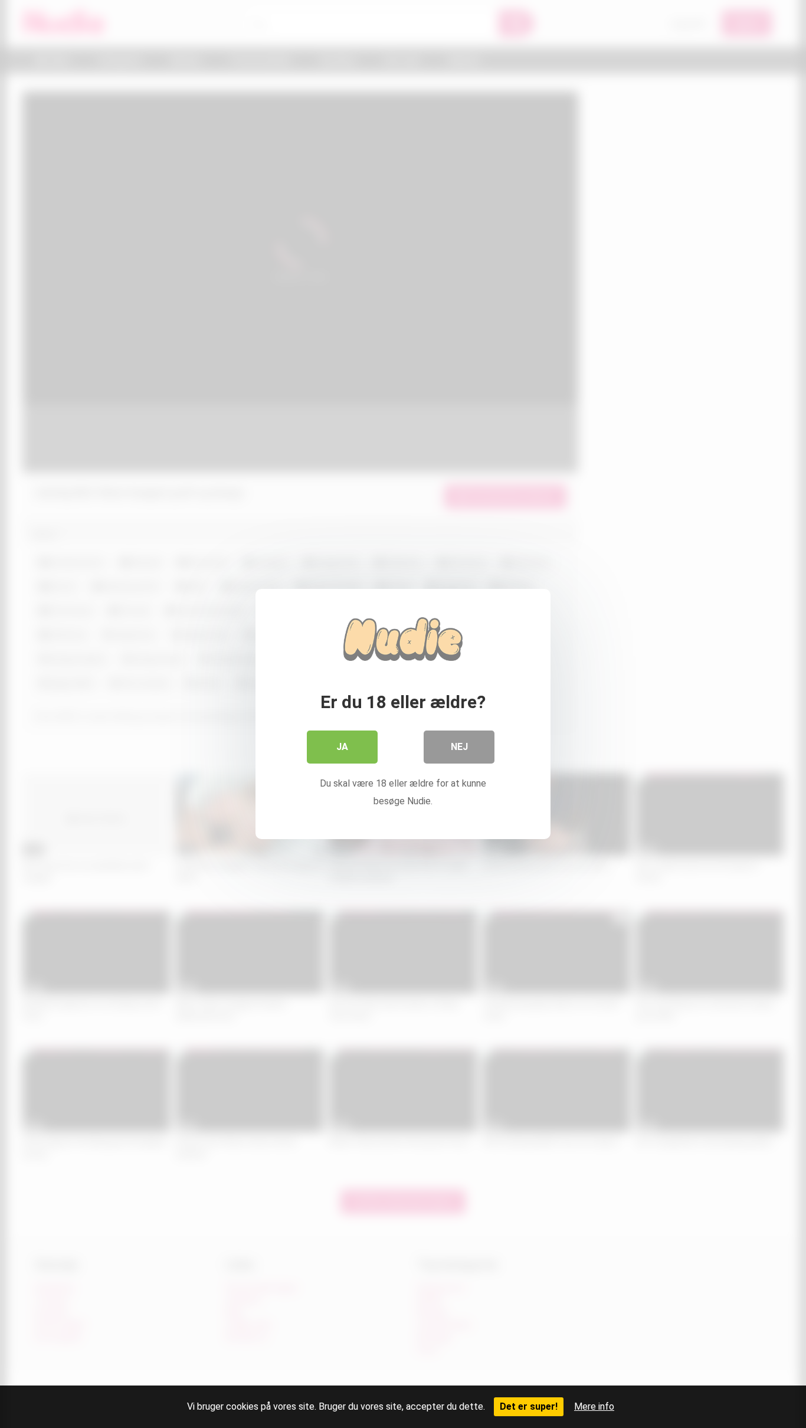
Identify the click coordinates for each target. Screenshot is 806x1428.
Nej (459, 746)
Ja (342, 746)
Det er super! (529, 1406)
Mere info (594, 1406)
